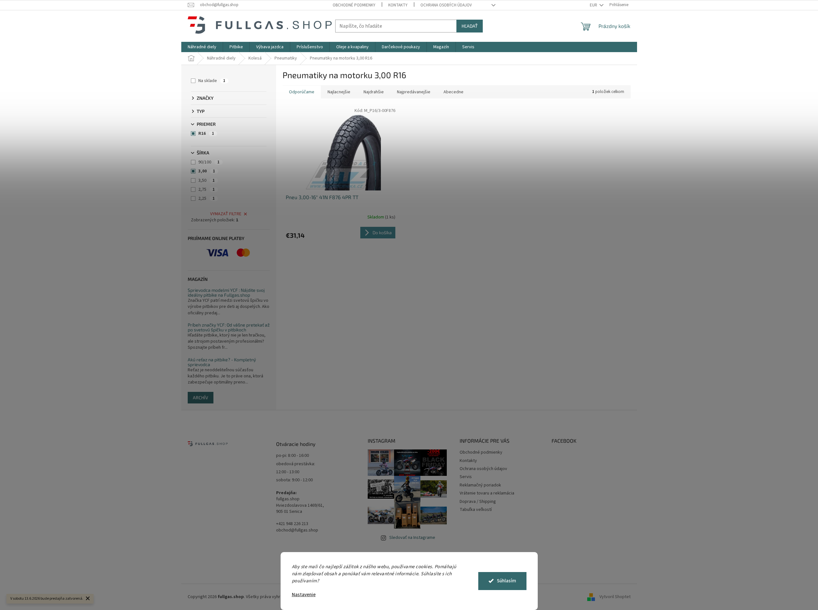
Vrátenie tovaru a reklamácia (487, 493)
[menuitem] (202, 47)
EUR (594, 5)
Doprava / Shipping (478, 501)
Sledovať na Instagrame (412, 537)
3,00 (206, 171)
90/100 (209, 162)
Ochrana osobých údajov (446, 5)
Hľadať (470, 26)
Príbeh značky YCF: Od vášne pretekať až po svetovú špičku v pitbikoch (229, 327)
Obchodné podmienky (354, 5)
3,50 (206, 180)
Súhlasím (506, 581)
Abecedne (453, 92)
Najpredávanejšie (413, 92)
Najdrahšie (374, 92)
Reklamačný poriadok (480, 485)
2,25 (206, 198)
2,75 (206, 189)
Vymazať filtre (225, 214)
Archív (200, 397)
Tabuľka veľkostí (476, 509)
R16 (206, 133)
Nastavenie (304, 594)
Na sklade (211, 81)
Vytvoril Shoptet (615, 597)
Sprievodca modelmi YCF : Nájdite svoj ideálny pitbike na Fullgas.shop (226, 293)
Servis (466, 477)
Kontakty (398, 5)
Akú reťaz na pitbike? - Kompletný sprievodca (222, 362)
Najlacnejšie (339, 92)
